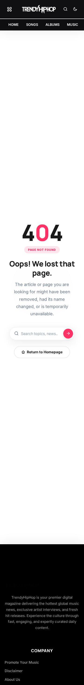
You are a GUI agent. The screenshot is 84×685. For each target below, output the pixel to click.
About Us (12, 679)
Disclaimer (14, 671)
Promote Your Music (22, 662)
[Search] (65, 9)
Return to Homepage (45, 352)
